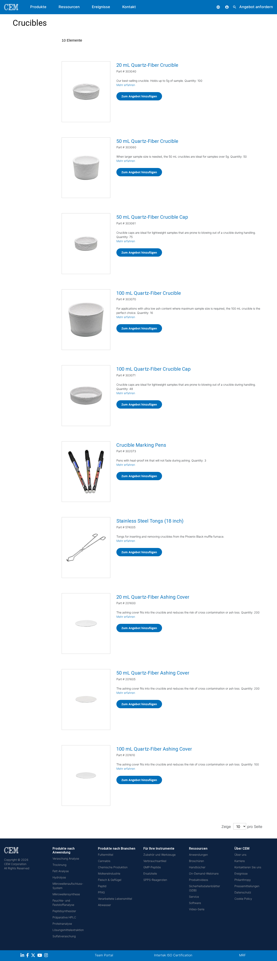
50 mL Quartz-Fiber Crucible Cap (152, 217)
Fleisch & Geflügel (109, 879)
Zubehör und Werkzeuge (159, 854)
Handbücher (197, 867)
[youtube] (40, 955)
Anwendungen (198, 854)
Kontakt (129, 7)
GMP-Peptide (152, 867)
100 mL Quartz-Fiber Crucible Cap (153, 369)
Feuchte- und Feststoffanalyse (63, 902)
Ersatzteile (150, 873)
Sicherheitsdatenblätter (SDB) (204, 888)
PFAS (101, 892)
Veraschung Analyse (66, 858)
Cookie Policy (243, 898)
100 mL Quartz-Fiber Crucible (148, 293)
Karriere (239, 861)
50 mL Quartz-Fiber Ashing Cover (152, 673)
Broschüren (196, 861)
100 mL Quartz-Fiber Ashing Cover (154, 749)
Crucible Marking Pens (141, 445)
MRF (242, 955)
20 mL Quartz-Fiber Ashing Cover (152, 597)
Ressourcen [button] (69, 7)
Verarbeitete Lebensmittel (115, 898)
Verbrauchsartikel (154, 861)
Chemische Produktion (113, 867)
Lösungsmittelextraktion (68, 930)
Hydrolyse (59, 877)
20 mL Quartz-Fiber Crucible (147, 65)
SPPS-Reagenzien (155, 879)
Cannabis (104, 861)
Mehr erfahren (125, 85)
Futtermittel (105, 854)
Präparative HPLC (64, 917)
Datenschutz (242, 892)
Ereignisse (101, 7)
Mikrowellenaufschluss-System (68, 886)
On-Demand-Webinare (204, 873)
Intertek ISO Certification (173, 955)
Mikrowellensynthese (66, 894)
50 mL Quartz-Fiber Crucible (147, 141)
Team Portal (104, 955)
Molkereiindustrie (109, 873)
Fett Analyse (61, 871)
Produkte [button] (38, 7)
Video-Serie (196, 909)
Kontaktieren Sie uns (247, 867)
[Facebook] (28, 955)
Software (195, 903)
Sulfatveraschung (64, 936)
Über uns (240, 854)
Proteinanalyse (62, 923)
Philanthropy (242, 879)
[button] (215, 7)
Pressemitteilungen (246, 886)
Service (194, 896)
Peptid (102, 886)
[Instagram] (46, 955)
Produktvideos (198, 879)
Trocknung (59, 864)
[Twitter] (33, 955)
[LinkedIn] (22, 955)
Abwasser (104, 905)
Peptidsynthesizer (64, 911)
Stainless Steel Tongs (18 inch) (150, 521)
